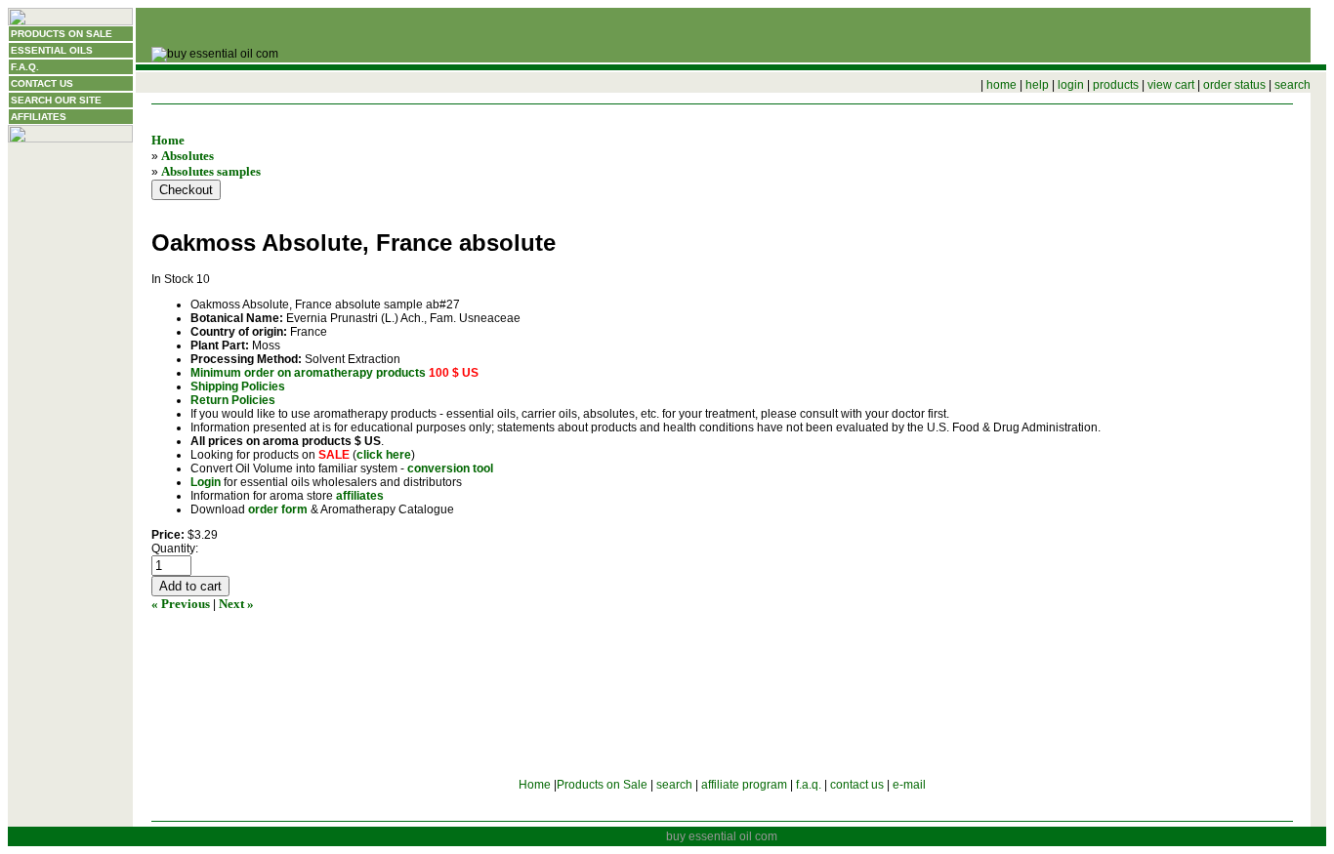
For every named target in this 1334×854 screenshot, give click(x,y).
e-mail (909, 785)
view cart (1170, 85)
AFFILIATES (38, 116)
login (1071, 85)
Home (168, 140)
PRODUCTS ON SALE (61, 33)
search (1292, 85)
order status (1234, 85)
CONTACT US (42, 83)
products (1116, 85)
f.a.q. (808, 785)
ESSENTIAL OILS (52, 50)
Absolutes (187, 155)
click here (383, 455)
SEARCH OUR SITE (56, 100)
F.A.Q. (25, 66)
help (1037, 85)
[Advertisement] (70, 452)
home (1001, 85)
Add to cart (190, 586)
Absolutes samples (211, 171)
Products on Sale (602, 785)
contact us (857, 785)
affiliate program (744, 785)
